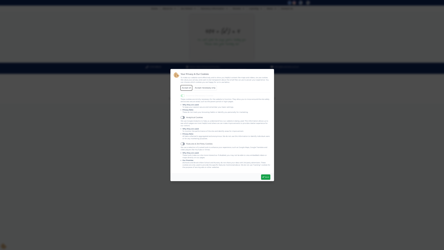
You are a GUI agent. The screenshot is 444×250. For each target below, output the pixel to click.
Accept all (186, 88)
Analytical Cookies (194, 117)
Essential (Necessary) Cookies (199, 96)
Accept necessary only (205, 88)
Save (266, 177)
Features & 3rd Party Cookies (199, 144)
